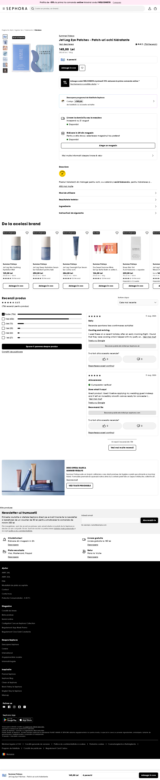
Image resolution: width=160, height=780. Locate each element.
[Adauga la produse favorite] (27, 233)
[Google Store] (10, 719)
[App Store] (25, 719)
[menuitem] (150, 8)
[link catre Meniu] (4, 8)
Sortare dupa (123, 297)
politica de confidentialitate (20, 531)
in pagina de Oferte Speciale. (33, 727)
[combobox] (138, 302)
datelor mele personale (64, 529)
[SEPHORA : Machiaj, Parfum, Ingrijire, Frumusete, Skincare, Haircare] (17, 8)
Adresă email (87, 515)
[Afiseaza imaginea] (5, 36)
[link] (42, 346)
